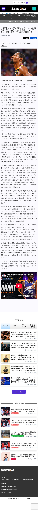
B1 (13, 459)
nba (14, 326)
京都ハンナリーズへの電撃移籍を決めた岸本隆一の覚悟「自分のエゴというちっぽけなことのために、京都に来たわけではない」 (23, 456)
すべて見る (19, 392)
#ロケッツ (4, 46)
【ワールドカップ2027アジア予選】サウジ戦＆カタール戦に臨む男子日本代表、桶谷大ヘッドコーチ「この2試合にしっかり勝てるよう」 (23, 421)
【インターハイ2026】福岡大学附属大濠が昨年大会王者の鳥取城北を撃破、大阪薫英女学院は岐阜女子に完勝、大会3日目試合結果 (23, 433)
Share (34, 38)
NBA (19, 15)
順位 (21, 21)
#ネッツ (28, 43)
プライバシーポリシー (6, 492)
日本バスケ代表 (15, 413)
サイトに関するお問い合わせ (8, 486)
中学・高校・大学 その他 (34, 16)
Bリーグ (11, 15)
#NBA (2, 43)
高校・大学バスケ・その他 (17, 436)
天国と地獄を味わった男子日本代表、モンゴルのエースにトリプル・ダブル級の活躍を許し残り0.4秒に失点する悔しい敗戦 (23, 410)
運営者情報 (4, 483)
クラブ (33, 21)
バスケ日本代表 (26, 15)
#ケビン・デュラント (12, 43)
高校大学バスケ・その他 (27, 479)
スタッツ (26, 21)
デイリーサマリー (13, 21)
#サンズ (22, 43)
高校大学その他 (6, 38)
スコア (5, 21)
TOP (2, 474)
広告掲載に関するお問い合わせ (9, 489)
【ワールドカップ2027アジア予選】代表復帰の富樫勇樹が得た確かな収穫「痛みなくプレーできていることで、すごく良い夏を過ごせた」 (24, 444)
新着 (4, 15)
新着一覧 (3, 477)
